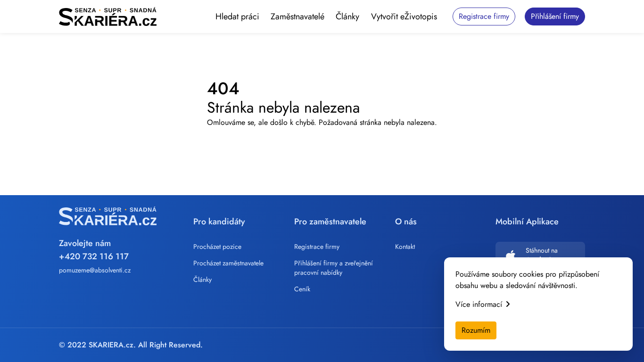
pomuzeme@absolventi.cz (95, 270)
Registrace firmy (316, 246)
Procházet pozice (217, 246)
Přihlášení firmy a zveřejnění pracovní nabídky (333, 267)
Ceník (302, 289)
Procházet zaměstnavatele (228, 263)
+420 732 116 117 (94, 256)
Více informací (478, 304)
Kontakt (405, 246)
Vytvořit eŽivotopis (404, 16)
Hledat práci (237, 16)
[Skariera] (108, 16)
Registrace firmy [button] (484, 16)
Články (347, 16)
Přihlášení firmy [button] (555, 16)
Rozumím (476, 330)
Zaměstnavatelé (297, 16)
